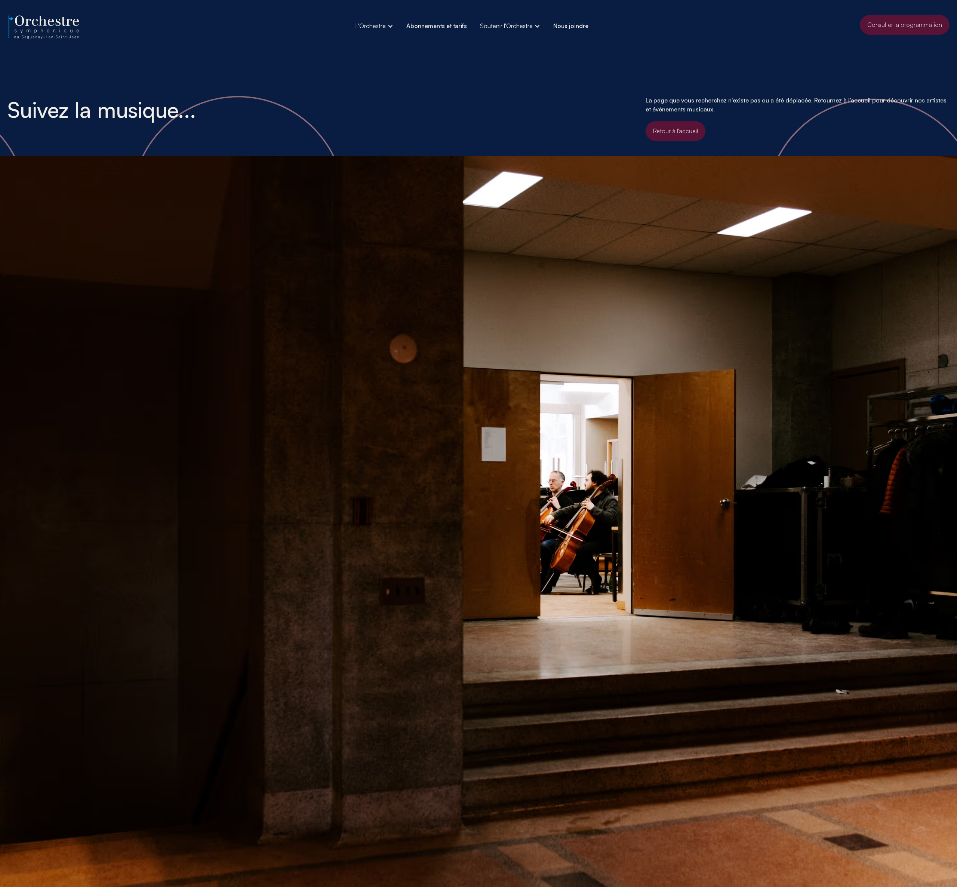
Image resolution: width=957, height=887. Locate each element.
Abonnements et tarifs (436, 26)
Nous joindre (570, 26)
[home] (44, 27)
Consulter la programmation (904, 24)
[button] (374, 26)
